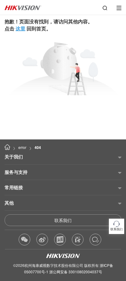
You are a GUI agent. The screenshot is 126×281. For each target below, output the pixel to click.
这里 (20, 28)
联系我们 (63, 220)
